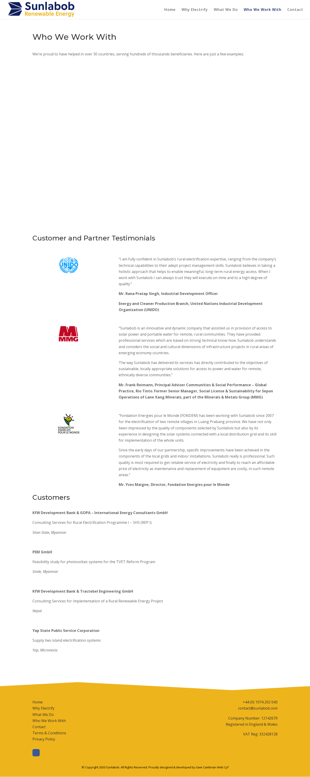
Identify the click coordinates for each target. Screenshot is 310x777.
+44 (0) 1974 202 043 (260, 702)
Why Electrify (195, 10)
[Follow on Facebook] (36, 752)
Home (170, 10)
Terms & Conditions (49, 732)
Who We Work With (262, 10)
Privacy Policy (43, 739)
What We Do (226, 10)
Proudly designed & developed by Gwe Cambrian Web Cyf (188, 767)
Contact (295, 10)
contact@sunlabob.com (258, 708)
